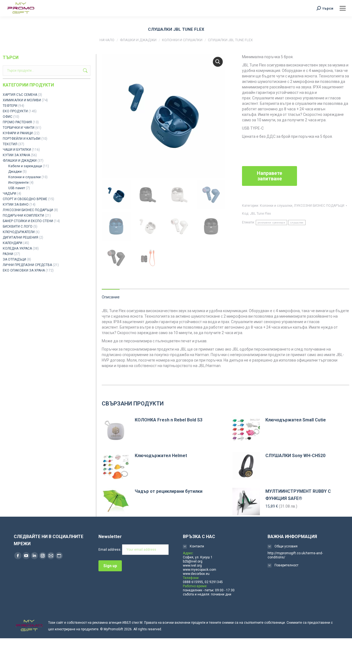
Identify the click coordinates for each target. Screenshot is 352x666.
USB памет (16, 188)
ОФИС (7, 117)
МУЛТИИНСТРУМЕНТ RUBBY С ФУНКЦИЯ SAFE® (298, 495)
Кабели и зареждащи (25, 166)
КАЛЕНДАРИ (12, 243)
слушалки (296, 222)
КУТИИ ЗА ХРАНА (16, 155)
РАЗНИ (8, 254)
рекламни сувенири (271, 222)
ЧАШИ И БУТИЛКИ (17, 150)
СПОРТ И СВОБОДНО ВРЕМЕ (25, 199)
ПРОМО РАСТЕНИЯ (17, 122)
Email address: (110, 550)
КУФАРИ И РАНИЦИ (18, 133)
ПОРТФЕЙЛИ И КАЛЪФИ (21, 139)
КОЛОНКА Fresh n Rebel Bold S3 (168, 419)
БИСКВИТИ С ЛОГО (17, 226)
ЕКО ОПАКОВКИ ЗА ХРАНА (24, 270)
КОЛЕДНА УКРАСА (17, 248)
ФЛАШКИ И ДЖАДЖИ (20, 161)
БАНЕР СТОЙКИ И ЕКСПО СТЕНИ (28, 221)
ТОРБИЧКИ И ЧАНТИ (18, 128)
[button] (218, 62)
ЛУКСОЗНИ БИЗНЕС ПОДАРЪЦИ (319, 206)
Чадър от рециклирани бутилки (168, 491)
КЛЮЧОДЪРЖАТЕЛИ (19, 232)
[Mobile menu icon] (342, 8)
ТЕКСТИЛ (10, 144)
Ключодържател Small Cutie (295, 419)
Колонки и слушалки (276, 206)
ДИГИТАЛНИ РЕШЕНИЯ (20, 237)
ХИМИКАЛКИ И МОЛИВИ (22, 100)
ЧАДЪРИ (9, 193)
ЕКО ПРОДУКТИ (15, 111)
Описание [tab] (111, 297)
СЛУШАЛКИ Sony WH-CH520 (295, 455)
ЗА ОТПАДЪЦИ (14, 259)
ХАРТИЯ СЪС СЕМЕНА (20, 95)
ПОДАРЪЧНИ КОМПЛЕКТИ (23, 215)
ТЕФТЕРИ (10, 106)
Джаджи (15, 172)
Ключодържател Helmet (161, 455)
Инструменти (18, 182)
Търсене (84, 70)
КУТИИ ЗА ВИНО (16, 204)
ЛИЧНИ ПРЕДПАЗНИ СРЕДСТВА (27, 265)
